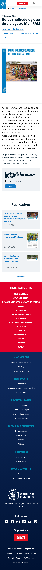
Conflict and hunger (21, 409)
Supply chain (21, 392)
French (10, 186)
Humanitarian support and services (21, 388)
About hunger (21, 400)
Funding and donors (21, 371)
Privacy (19, 554)
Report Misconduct (21, 562)
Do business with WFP (21, 478)
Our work (21, 379)
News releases (21, 431)
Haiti (21, 306)
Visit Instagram (18, 521)
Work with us (21, 469)
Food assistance (21, 384)
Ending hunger (21, 405)
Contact (9, 554)
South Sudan (21, 334)
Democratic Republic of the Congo (21, 302)
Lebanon (21, 310)
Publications (21, 9)
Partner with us (21, 461)
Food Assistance (9, 33)
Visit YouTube (29, 521)
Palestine (21, 326)
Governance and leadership (21, 362)
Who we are (21, 357)
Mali (4, 37)
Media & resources (21, 426)
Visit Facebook (12, 521)
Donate (22, 3)
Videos (21, 444)
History (21, 366)
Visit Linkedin (24, 521)
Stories (21, 439)
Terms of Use (30, 554)
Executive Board (14, 558)
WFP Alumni (29, 558)
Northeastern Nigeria (21, 322)
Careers (21, 474)
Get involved (21, 452)
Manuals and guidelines (13, 29)
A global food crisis (21, 414)
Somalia (21, 330)
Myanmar (21, 318)
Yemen (21, 347)
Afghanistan (21, 294)
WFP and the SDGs (21, 418)
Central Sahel (21, 298)
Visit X (6, 521)
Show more (21, 277)
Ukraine (21, 342)
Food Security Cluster (29, 33)
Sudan (21, 338)
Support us (21, 457)
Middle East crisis (21, 314)
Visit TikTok (35, 521)
